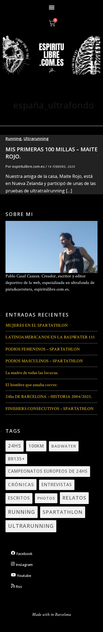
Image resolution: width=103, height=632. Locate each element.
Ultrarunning (36, 138)
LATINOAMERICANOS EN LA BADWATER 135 (50, 337)
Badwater (63, 446)
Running (13, 138)
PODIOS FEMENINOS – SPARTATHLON (42, 349)
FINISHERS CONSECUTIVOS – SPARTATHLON (49, 409)
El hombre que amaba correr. (31, 385)
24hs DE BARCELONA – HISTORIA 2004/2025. (48, 397)
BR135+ (16, 459)
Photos (46, 498)
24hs (14, 446)
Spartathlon (63, 512)
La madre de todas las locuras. (31, 373)
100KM (36, 446)
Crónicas (21, 484)
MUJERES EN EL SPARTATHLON (36, 325)
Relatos (74, 497)
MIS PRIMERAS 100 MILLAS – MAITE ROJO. (51, 153)
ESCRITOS (19, 498)
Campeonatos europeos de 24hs (48, 471)
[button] (51, 7)
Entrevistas (56, 485)
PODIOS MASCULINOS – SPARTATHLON (44, 361)
